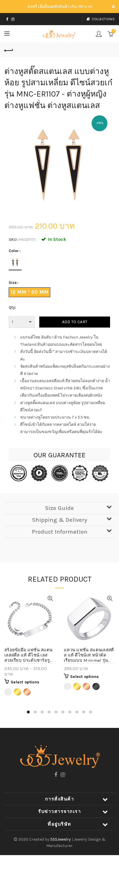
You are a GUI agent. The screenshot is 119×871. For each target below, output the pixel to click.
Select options (25, 682)
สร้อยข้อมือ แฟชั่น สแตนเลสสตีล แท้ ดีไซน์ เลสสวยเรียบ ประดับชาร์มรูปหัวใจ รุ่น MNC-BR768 (28, 655)
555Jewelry (61, 839)
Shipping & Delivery (59, 520)
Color (14, 251)
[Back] (8, 50)
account (98, 33)
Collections (103, 19)
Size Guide (59, 508)
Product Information (60, 531)
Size (13, 282)
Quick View (50, 598)
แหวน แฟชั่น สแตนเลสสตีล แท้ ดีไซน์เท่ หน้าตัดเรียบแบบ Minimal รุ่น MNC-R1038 (89, 655)
